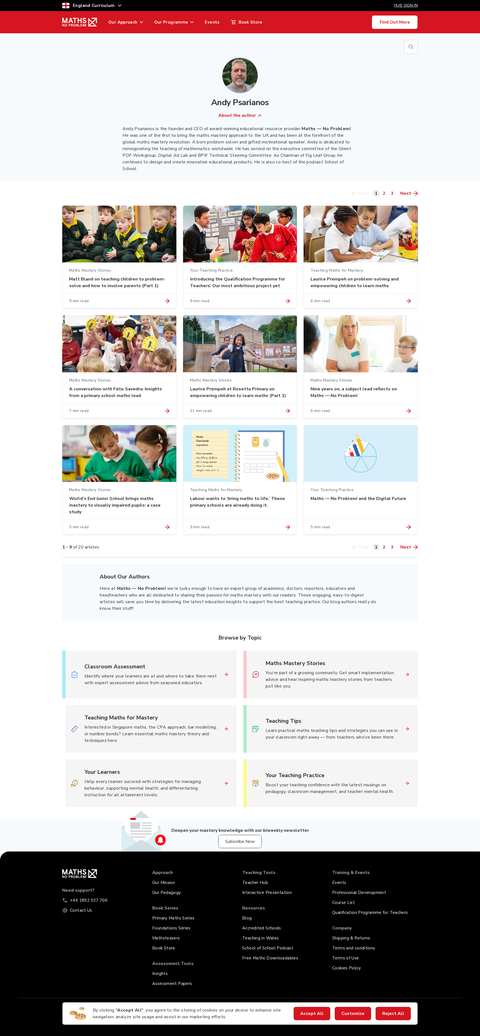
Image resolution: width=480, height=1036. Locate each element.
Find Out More (395, 22)
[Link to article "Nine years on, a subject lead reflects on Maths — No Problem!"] (408, 411)
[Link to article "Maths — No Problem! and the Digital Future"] (408, 527)
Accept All (312, 1013)
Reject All (393, 1013)
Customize (352, 1013)
